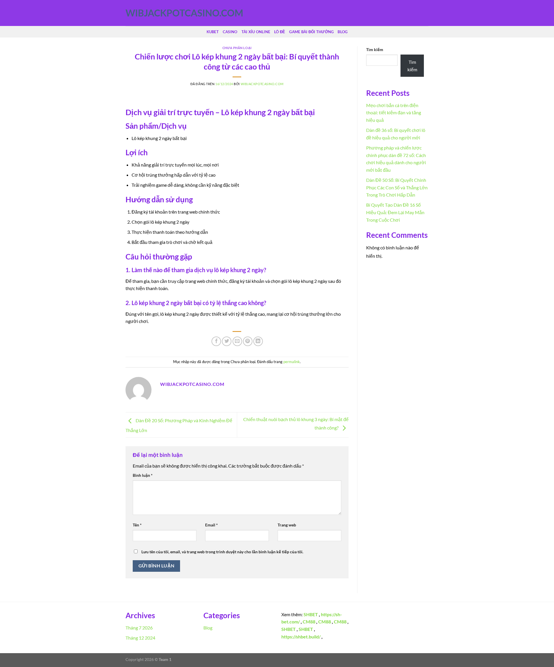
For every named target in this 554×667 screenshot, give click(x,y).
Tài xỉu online (256, 31)
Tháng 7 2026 (139, 627)
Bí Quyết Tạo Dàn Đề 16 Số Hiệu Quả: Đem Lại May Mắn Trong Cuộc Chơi (395, 212)
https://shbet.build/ (301, 636)
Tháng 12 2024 (140, 637)
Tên (137, 524)
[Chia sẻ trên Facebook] (216, 341)
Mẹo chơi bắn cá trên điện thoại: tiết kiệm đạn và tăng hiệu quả (393, 112)
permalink (291, 361)
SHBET (311, 614)
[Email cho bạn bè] (237, 341)
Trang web (287, 524)
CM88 (309, 621)
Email (211, 524)
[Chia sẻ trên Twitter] (226, 341)
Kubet (213, 31)
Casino (230, 31)
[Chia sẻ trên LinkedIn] (258, 341)
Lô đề (279, 31)
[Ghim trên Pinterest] (247, 341)
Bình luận (143, 475)
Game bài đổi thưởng (311, 31)
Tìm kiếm (374, 49)
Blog (342, 31)
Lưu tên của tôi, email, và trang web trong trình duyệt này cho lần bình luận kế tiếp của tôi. (222, 551)
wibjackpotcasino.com (154, 13)
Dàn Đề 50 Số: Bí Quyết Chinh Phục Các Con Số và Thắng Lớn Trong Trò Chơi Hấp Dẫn (397, 187)
